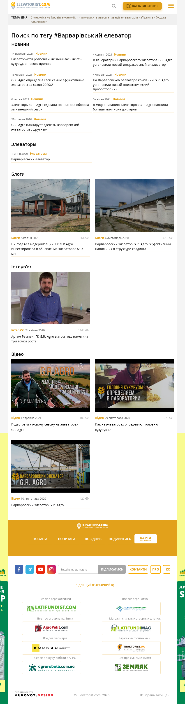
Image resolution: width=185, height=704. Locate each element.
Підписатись (112, 569)
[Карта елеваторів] (145, 539)
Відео (15, 418)
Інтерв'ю (17, 330)
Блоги (15, 238)
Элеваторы (38, 154)
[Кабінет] (93, 549)
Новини (41, 53)
